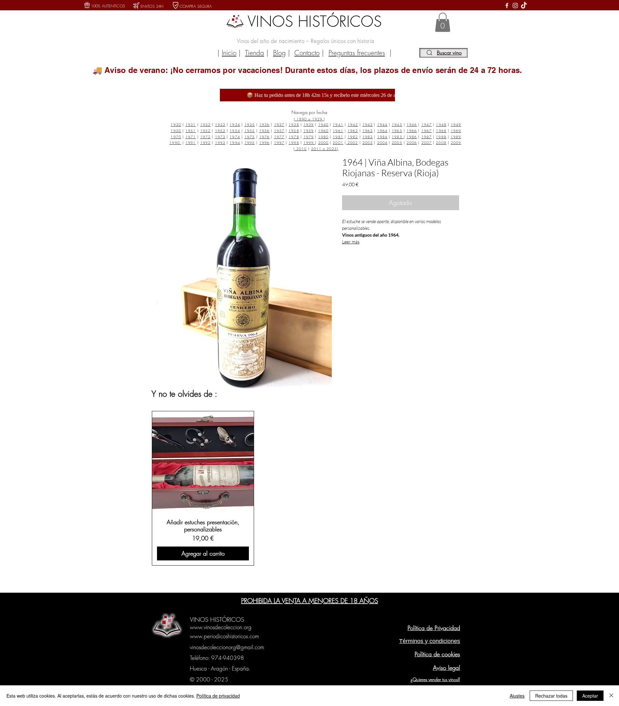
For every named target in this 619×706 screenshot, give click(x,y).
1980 (323, 136)
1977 (279, 136)
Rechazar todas (551, 695)
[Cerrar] (611, 696)
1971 (190, 136)
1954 (235, 130)
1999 (309, 142)
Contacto (306, 52)
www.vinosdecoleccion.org (220, 627)
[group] (309, 488)
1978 (294, 136)
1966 (412, 130)
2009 (456, 142)
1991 (190, 142)
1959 (308, 130)
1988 (441, 136)
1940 (323, 124)
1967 (426, 130)
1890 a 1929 (310, 119)
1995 (249, 142)
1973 (220, 136)
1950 (176, 130)
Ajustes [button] (517, 695)
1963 (367, 130)
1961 (338, 130)
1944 (382, 124)
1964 (382, 130)
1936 (264, 124)
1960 (323, 130)
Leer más (350, 241)
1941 (338, 124)
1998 (294, 142)
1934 (235, 124)
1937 (279, 124)
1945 (397, 124)
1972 (205, 136)
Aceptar (590, 695)
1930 (176, 124)
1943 (367, 124)
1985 (398, 136)
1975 (249, 136)
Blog (279, 52)
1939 (308, 124)
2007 (426, 142)
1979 (308, 136)
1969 (456, 130)
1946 (412, 124)
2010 (301, 148)
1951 (190, 130)
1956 (264, 130)
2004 (382, 142)
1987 (426, 136)
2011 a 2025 (324, 148)
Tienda (254, 52)
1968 (441, 130)
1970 (176, 136)
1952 (205, 130)
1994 (235, 142)
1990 (175, 142)
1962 (353, 130)
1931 (190, 124)
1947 (426, 124)
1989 (456, 136)
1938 (294, 124)
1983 (367, 136)
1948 (441, 124)
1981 (338, 136)
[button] (443, 22)
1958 (294, 130)
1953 (220, 130)
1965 (397, 130)
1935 (249, 124)
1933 (220, 124)
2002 (352, 142)
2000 (323, 142)
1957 (279, 130)
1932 (205, 124)
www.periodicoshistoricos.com (224, 636)
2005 (397, 142)
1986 (412, 136)
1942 (353, 124)
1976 (264, 136)
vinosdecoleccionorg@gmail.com (227, 647)
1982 (353, 136)
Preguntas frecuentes (357, 52)
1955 (249, 130)
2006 (412, 142)
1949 (456, 124)
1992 (205, 142)
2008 (441, 142)
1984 (382, 136)
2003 (367, 142)
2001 (338, 142)
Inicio (229, 52)
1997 (279, 142)
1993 (220, 142)
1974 (235, 136)
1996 (264, 142)
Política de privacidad (218, 695)
